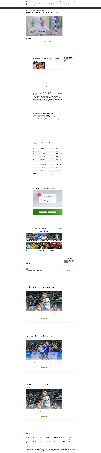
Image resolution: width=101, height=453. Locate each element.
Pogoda (27, 446)
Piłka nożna (27, 437)
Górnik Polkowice (41, 118)
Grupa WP (31, 445)
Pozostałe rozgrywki (35, 228)
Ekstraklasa (40, 437)
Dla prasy (37, 445)
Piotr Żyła (55, 441)
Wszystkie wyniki (71, 4)
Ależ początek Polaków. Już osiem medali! (43, 241)
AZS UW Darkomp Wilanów (37, 115)
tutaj (41, 451)
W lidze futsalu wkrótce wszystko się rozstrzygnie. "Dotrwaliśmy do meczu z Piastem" (46, 175)
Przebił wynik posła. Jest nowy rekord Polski (69, 264)
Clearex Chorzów (46, 141)
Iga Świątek (55, 440)
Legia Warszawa (44, 115)
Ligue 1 (40, 441)
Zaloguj (74, 1)
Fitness (27, 441)
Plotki (41, 446)
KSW (26, 442)
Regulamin (54, 445)
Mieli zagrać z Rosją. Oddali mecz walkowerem (55, 250)
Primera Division (41, 440)
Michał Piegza (30, 38)
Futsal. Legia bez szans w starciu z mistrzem (55, 241)
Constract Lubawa (43, 136)
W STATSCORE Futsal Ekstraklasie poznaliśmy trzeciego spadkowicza (52, 65)
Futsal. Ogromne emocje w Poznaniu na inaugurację (31, 241)
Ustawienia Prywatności (46, 445)
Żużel (33, 437)
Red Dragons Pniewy (36, 136)
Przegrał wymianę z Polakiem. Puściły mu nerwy (71, 261)
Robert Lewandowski (57, 437)
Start (26, 10)
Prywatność (40, 445)
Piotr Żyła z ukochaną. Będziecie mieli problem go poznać (69, 266)
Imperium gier (53, 446)
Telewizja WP (38, 446)
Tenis (33, 440)
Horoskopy (30, 446)
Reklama (51, 445)
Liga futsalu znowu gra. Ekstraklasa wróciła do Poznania (43, 250)
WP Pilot (52, 100)
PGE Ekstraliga (48, 441)
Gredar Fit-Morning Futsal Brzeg (38, 141)
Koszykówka (34, 441)
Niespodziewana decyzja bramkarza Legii (31, 250)
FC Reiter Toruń (35, 118)
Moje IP (43, 446)
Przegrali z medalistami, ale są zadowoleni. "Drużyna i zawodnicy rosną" (44, 174)
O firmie (34, 445)
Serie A (47, 440)
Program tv (33, 446)
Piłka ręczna (27, 440)
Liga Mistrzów (48, 437)
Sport (50, 446)
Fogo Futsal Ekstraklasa (32, 10)
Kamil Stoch (62, 437)
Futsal (28, 10)
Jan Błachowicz (63, 440)
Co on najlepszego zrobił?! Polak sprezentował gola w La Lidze (69, 268)
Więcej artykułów (68, 270)
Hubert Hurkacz (63, 441)
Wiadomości (46, 446)
